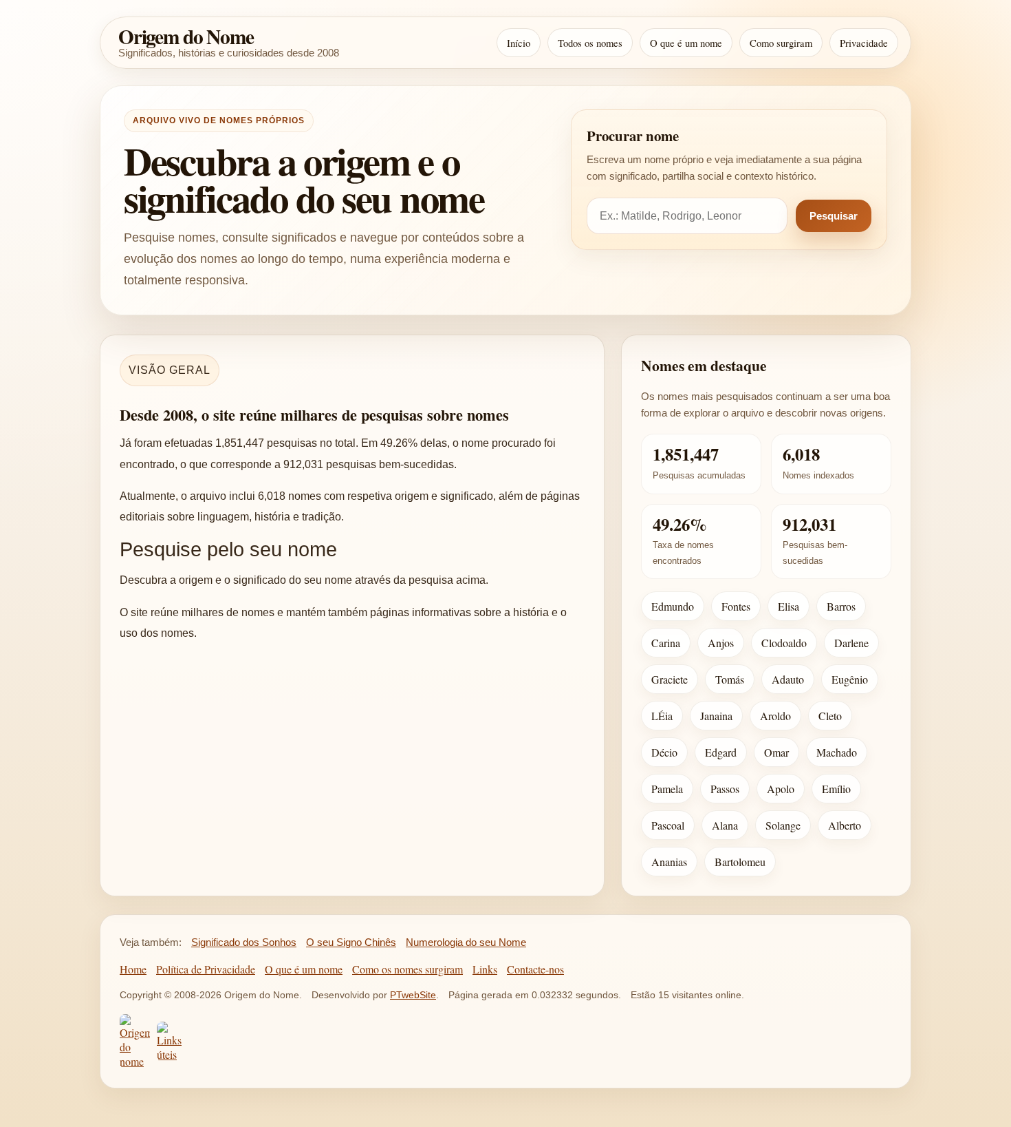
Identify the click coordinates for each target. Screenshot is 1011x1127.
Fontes (735, 606)
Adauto (788, 679)
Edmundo (672, 606)
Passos (724, 788)
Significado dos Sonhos (243, 942)
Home (133, 969)
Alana (725, 825)
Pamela (667, 788)
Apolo (780, 788)
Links (484, 969)
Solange (783, 825)
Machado (836, 752)
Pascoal (667, 825)
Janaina (716, 715)
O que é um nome (686, 43)
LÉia (662, 715)
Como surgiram (781, 43)
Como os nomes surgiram (407, 969)
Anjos (721, 642)
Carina (665, 642)
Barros (841, 606)
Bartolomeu (740, 861)
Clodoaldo (784, 642)
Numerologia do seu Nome (466, 942)
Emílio (836, 788)
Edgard (721, 752)
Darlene (851, 642)
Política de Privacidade (205, 969)
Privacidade (864, 43)
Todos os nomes (590, 43)
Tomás (729, 679)
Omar (776, 752)
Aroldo (775, 715)
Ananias (669, 861)
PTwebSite (413, 994)
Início (518, 43)
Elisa (788, 606)
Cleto (830, 715)
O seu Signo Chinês (351, 942)
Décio (664, 752)
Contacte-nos (535, 969)
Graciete (669, 679)
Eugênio (849, 679)
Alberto (844, 825)
